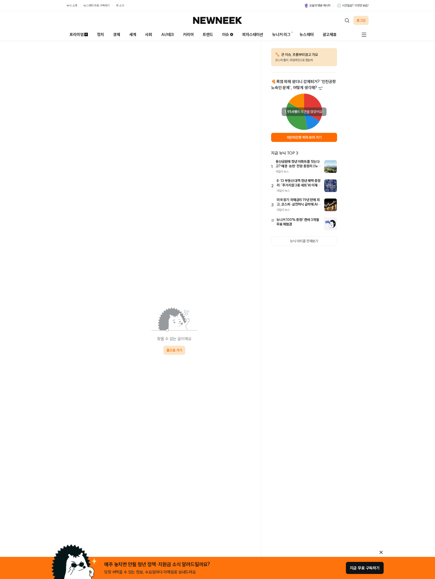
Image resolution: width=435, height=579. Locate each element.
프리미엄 (76, 34)
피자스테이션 (252, 34)
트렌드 (208, 34)
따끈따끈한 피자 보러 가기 (304, 137)
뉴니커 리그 (281, 34)
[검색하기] (346, 20)
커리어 (188, 34)
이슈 (225, 34)
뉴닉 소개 (71, 5)
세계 (132, 34)
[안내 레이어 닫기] (381, 552)
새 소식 (120, 5)
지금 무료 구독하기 (365, 567)
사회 (148, 34)
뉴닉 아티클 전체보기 (304, 241)
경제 (116, 34)
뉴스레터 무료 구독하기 (96, 5)
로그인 (361, 20)
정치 (100, 34)
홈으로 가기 (174, 350)
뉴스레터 (306, 34)
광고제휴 (330, 34)
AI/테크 (167, 34)
